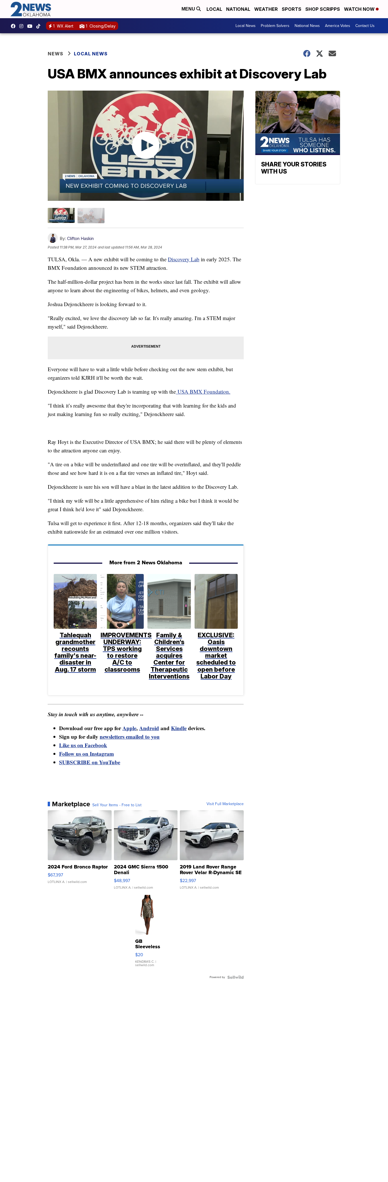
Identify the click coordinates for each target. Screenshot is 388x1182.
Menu (189, 9)
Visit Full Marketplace (225, 804)
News (55, 54)
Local (214, 9)
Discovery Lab (183, 259)
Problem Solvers (275, 26)
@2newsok (39, 26)
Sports (291, 9)
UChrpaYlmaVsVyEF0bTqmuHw (31, 26)
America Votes (337, 26)
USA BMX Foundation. (203, 391)
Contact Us (365, 26)
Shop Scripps (322, 9)
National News (307, 26)
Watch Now (360, 9)
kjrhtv (14, 26)
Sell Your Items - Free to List (116, 805)
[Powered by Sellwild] (235, 977)
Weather (266, 9)
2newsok (22, 26)
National (238, 9)
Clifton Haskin (80, 238)
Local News (245, 26)
